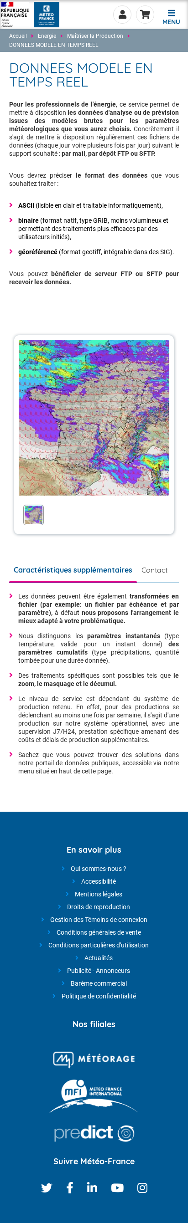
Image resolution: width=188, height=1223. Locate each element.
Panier (145, 14)
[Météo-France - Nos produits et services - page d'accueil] (15, 14)
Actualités (98, 958)
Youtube (117, 1187)
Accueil (18, 36)
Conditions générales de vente (99, 932)
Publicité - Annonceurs (98, 970)
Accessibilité (98, 881)
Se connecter (122, 14)
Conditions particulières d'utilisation (98, 945)
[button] (171, 16)
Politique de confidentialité (99, 996)
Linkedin (92, 1187)
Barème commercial (99, 983)
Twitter (46, 1187)
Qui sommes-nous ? (98, 868)
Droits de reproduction (98, 907)
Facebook (69, 1187)
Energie (47, 36)
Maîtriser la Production (95, 36)
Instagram (142, 1187)
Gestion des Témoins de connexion (98, 919)
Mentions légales (98, 894)
